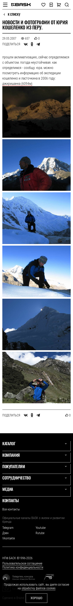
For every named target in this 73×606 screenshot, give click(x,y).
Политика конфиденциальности (22, 567)
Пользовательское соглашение (22, 563)
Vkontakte (8, 538)
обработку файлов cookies (38, 588)
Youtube (41, 528)
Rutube (40, 533)
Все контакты (11, 509)
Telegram (7, 528)
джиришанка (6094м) (17, 83)
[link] (21, 4)
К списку (14, 14)
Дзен (5, 533)
